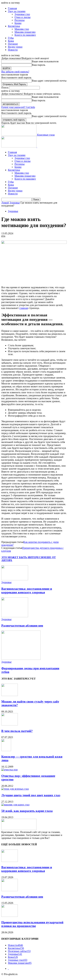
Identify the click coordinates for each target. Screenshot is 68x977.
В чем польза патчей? (17, 731)
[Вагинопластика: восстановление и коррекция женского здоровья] (14, 579)
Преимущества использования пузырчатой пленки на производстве (32, 924)
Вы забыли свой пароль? (15, 71)
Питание (13, 43)
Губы (11, 38)
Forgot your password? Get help (18, 107)
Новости (13, 49)
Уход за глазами (16, 11)
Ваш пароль (38, 64)
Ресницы (20, 20)
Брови (18, 23)
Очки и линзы (23, 17)
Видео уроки (15, 46)
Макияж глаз (22, 29)
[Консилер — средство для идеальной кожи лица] (6, 750)
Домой (5, 202)
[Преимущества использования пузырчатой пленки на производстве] (9, 916)
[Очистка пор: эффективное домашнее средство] (9, 769)
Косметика (14, 26)
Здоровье (15, 202)
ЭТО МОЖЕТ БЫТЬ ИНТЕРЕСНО (23, 557)
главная (23, 308)
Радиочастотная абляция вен (22, 625)
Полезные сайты (19, 951)
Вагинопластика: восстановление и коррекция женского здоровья (26, 590)
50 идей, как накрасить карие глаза (27, 811)
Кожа (11, 40)
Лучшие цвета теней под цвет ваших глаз (30, 795)
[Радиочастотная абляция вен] (14, 616)
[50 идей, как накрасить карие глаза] (15, 804)
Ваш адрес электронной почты (49, 80)
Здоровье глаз (22, 14)
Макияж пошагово (25, 32)
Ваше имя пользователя (45, 61)
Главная (12, 8)
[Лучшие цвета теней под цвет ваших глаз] (15, 788)
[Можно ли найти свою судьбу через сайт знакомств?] (9, 695)
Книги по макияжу (25, 35)
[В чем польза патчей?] (9, 724)
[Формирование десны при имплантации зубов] (21, 659)
